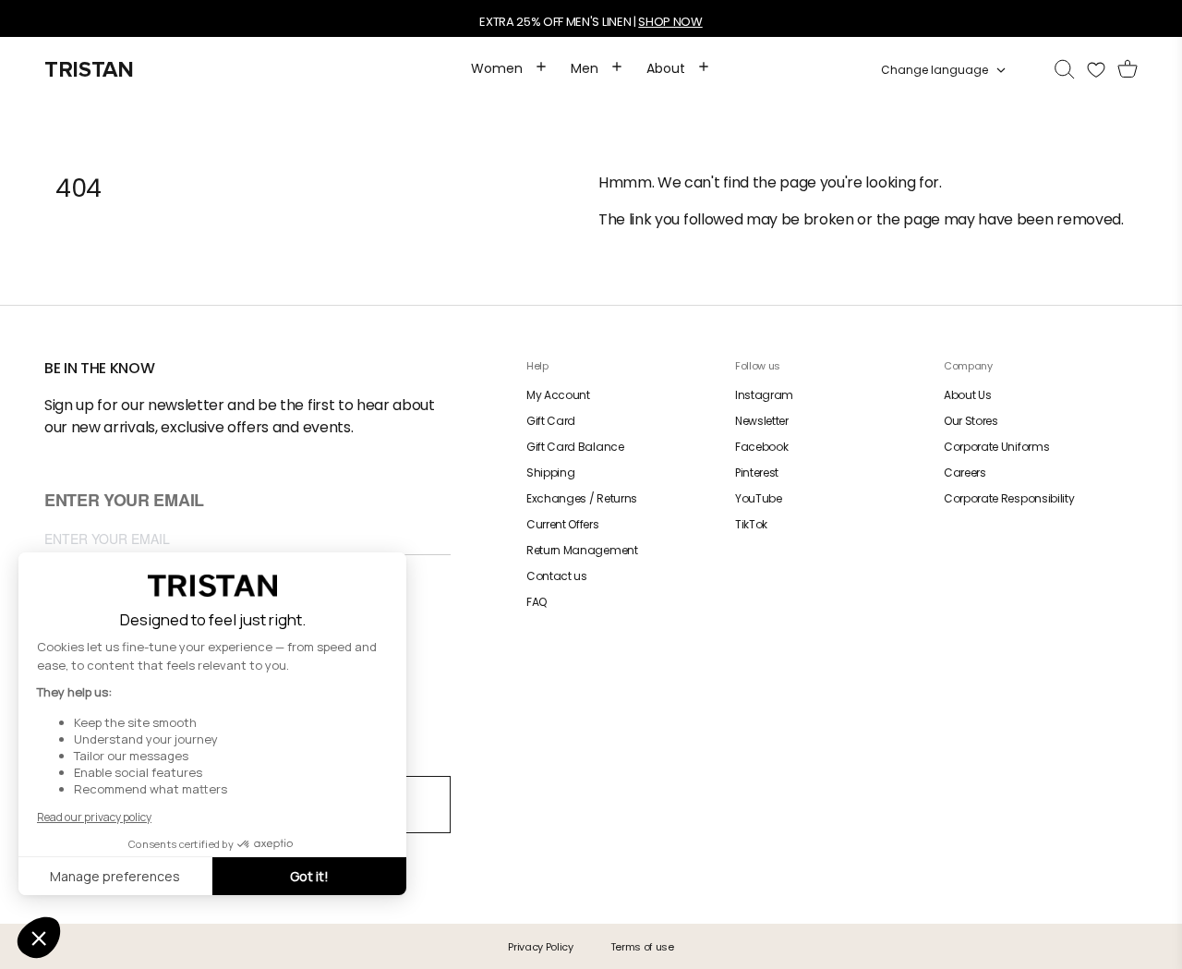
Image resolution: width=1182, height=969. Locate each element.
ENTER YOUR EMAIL (124, 501)
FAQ (536, 602)
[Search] (1065, 70)
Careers (965, 472)
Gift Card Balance (575, 446)
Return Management (582, 550)
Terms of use (642, 946)
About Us (967, 395)
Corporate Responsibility (1009, 498)
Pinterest (756, 472)
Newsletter (762, 421)
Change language (934, 70)
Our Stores (971, 421)
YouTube (758, 498)
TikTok (751, 524)
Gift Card (550, 421)
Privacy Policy (540, 946)
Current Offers (562, 524)
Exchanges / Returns (581, 498)
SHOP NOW (670, 21)
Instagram (764, 395)
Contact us (556, 576)
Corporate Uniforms (996, 446)
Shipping (550, 472)
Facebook (761, 446)
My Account (558, 395)
